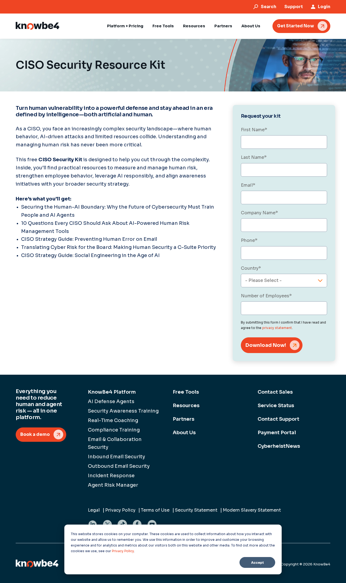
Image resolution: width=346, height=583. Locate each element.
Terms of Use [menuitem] (155, 510)
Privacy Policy (123, 551)
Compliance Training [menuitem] (114, 430)
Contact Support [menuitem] (278, 419)
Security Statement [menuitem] (196, 510)
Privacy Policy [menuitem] (120, 510)
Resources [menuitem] (186, 406)
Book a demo (35, 434)
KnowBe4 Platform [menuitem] (112, 392)
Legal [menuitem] (94, 510)
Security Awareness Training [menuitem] (123, 411)
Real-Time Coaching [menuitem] (113, 420)
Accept (257, 563)
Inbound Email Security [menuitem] (116, 457)
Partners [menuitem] (183, 419)
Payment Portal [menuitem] (277, 433)
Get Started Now (295, 25)
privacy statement (277, 328)
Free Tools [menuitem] (186, 392)
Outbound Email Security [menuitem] (119, 466)
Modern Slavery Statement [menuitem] (252, 510)
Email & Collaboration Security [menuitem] (115, 443)
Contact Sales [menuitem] (275, 392)
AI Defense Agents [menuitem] (111, 401)
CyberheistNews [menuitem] (279, 446)
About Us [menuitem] (184, 433)
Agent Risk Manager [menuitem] (113, 485)
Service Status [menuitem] (276, 406)
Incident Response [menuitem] (111, 476)
